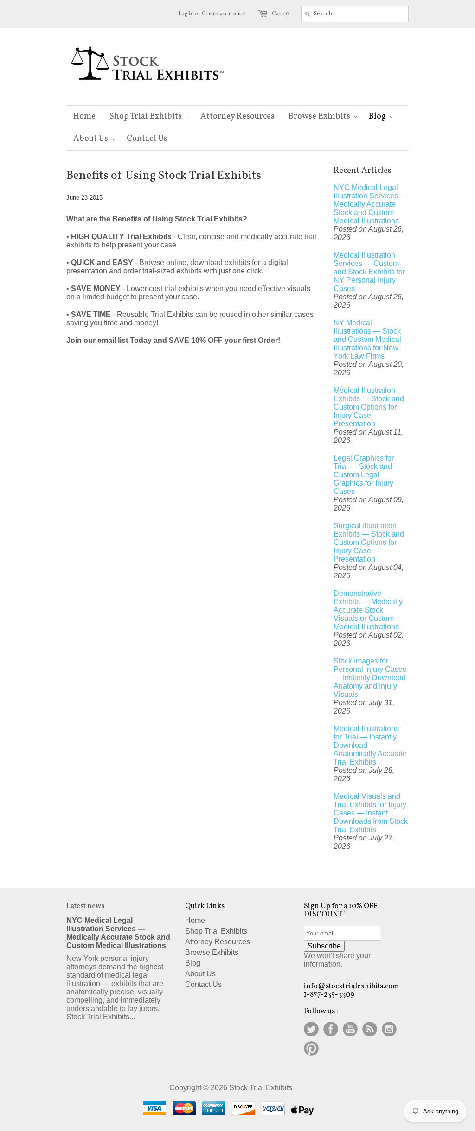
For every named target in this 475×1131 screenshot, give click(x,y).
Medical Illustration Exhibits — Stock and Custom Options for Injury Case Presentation (369, 407)
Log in (186, 14)
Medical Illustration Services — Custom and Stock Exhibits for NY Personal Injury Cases (369, 271)
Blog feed (369, 1029)
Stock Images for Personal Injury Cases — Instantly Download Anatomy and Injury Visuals (370, 677)
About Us (200, 974)
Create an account (224, 14)
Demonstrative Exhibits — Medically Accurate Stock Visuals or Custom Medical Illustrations (368, 610)
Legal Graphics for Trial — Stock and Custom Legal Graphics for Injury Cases (364, 474)
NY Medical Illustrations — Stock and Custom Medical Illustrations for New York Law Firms (367, 339)
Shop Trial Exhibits (216, 931)
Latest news (85, 906)
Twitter (311, 1029)
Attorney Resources (217, 942)
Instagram (389, 1029)
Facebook (330, 1029)
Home (195, 920)
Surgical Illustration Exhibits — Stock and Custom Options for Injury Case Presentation (369, 542)
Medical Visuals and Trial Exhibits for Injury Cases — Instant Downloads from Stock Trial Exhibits (371, 813)
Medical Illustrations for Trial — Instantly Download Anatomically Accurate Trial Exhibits (370, 745)
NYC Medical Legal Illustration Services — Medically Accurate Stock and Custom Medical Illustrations (370, 204)
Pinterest (311, 1048)
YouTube (350, 1029)
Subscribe (324, 946)
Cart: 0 (280, 14)
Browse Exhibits (211, 952)
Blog (192, 963)
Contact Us (203, 984)
